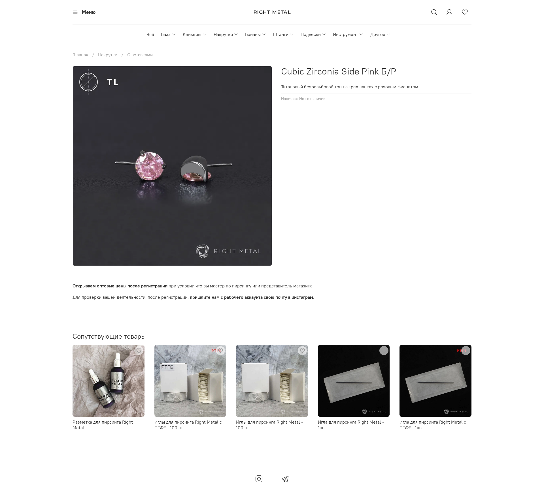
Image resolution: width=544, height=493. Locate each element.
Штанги (280, 34)
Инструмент (345, 34)
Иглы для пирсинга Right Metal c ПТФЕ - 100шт (188, 424)
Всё (150, 34)
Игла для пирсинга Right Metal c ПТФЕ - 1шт (433, 424)
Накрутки (223, 34)
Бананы (253, 34)
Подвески (311, 34)
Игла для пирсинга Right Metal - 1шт (351, 424)
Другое (377, 34)
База (166, 34)
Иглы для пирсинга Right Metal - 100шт (269, 424)
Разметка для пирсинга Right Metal (103, 424)
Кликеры (192, 34)
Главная (80, 54)
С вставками (140, 54)
